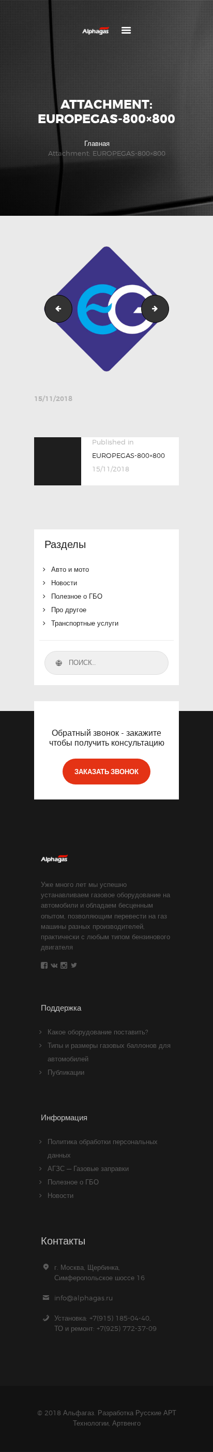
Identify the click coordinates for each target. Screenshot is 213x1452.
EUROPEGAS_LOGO (55, 308)
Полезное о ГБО (76, 596)
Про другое (68, 609)
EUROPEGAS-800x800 (165, 308)
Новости (64, 583)
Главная (97, 143)
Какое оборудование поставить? (98, 1032)
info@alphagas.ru (83, 1298)
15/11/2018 (53, 398)
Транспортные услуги (84, 623)
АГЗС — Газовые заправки (88, 1168)
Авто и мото (70, 569)
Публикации (66, 1072)
